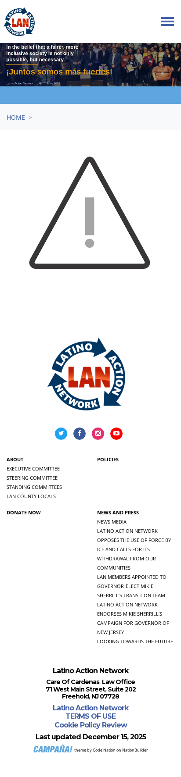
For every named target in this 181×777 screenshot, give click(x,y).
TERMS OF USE (90, 716)
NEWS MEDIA (112, 521)
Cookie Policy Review (90, 725)
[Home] (19, 21)
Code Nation (104, 750)
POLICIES (108, 459)
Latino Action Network (90, 708)
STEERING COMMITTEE (32, 477)
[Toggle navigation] (167, 21)
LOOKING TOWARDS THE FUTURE (135, 641)
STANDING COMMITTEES (34, 487)
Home (16, 117)
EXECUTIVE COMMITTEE (33, 468)
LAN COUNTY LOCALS (31, 496)
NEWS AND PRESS (118, 512)
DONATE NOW (24, 512)
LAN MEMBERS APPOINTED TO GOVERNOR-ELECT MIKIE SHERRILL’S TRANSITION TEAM (132, 586)
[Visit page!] (61, 433)
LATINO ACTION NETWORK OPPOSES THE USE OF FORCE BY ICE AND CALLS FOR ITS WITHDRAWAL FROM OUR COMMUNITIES (134, 549)
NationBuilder (135, 750)
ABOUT (15, 459)
